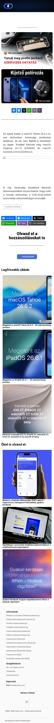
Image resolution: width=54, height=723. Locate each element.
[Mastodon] (37, 697)
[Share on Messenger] (19, 110)
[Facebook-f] (17, 697)
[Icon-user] (38, 6)
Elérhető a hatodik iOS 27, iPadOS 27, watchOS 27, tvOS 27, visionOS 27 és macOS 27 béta (26, 435)
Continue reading (12, 207)
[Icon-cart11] (32, 6)
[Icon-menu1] (44, 6)
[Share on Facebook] (14, 110)
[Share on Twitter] (24, 110)
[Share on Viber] (34, 110)
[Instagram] (30, 697)
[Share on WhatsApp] (29, 110)
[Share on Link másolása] (39, 110)
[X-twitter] (23, 697)
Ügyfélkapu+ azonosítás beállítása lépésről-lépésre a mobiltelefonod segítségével (27, 546)
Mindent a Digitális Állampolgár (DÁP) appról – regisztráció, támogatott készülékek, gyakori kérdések (24, 502)
